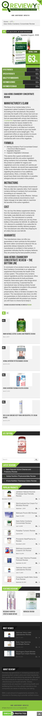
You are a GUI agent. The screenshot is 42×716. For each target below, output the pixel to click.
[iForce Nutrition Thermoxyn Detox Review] (21, 379)
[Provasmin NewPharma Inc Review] (9, 541)
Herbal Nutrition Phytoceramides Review (15, 361)
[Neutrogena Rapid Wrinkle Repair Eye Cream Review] (9, 653)
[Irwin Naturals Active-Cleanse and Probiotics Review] (21, 325)
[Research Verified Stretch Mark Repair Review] (11, 601)
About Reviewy (19, 15)
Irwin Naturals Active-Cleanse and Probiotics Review (19, 334)
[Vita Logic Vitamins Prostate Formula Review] (9, 560)
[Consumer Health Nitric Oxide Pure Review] (9, 579)
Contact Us (26, 15)
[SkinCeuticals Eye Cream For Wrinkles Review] (9, 505)
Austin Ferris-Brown (25, 31)
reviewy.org (15, 708)
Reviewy (30, 305)
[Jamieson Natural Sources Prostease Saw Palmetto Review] (9, 494)
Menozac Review (28, 611)
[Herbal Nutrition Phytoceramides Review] (21, 352)
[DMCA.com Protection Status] (15, 713)
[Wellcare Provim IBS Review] (9, 515)
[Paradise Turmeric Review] (9, 532)
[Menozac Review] (31, 601)
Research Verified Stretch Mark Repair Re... (10, 614)
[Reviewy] (21, 6)
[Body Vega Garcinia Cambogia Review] (9, 644)
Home (13, 15)
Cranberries (8, 120)
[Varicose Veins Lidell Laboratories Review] (9, 569)
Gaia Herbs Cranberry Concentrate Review (19, 24)
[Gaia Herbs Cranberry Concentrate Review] (21, 49)
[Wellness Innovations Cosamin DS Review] (9, 550)
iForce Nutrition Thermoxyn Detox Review (15, 388)
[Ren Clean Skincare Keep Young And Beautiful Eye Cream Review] (21, 406)
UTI (11, 21)
